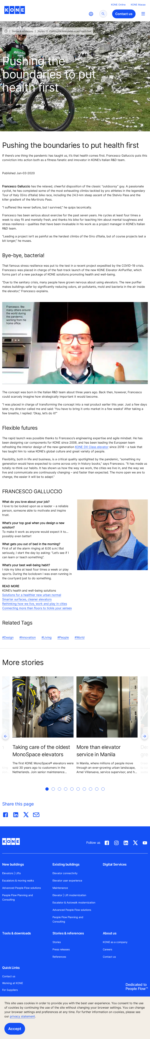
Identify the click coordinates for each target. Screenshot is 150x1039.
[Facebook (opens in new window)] (107, 842)
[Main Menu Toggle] (143, 13)
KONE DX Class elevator (91, 447)
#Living (47, 637)
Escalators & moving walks (18, 880)
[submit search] (103, 13)
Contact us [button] (123, 14)
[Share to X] (26, 814)
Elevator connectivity (65, 873)
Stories (41, 31)
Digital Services (115, 864)
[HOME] (5, 31)
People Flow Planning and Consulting (17, 897)
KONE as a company (115, 942)
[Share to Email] (36, 814)
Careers (107, 949)
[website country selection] (91, 14)
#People (63, 637)
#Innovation (27, 637)
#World (80, 637)
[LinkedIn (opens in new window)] (126, 842)
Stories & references (22, 31)
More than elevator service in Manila (98, 751)
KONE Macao (138, 4)
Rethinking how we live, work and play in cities (34, 603)
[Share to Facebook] (5, 814)
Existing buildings (66, 864)
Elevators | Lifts (11, 873)
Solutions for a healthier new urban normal (31, 595)
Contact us (109, 956)
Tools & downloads (16, 933)
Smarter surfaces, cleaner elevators (27, 599)
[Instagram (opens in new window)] (116, 842)
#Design (8, 637)
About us (110, 933)
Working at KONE (12, 983)
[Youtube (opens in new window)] (145, 842)
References (59, 956)
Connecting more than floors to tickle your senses (37, 608)
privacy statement (22, 1016)
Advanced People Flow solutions (21, 887)
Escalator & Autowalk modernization (73, 902)
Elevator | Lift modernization (69, 895)
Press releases (61, 949)
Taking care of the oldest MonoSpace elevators (41, 751)
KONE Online (118, 4)
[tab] (47, 793)
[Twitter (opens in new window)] (135, 842)
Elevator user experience (67, 880)
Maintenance (60, 887)
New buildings (13, 864)
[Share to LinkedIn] (15, 814)
